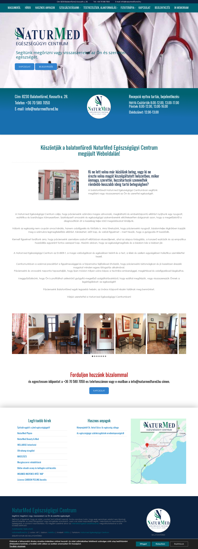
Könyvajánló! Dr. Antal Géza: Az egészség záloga (98, 427)
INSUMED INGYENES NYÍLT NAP (30, 473)
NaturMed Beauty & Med (28, 439)
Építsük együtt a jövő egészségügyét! (33, 427)
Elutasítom (160, 544)
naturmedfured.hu (20, 532)
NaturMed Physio (24, 433)
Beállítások (179, 544)
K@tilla (67, 532)
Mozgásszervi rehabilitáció (29, 462)
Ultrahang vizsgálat (26, 450)
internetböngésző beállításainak (85, 523)
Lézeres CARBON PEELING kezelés (32, 479)
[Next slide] (184, 334)
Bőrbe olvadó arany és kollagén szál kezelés (36, 468)
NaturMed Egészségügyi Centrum (95, 532)
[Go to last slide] (13, 334)
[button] (56, 333)
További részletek (17, 546)
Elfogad (143, 544)
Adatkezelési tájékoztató (22, 529)
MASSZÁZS (22, 456)
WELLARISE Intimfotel (26, 444)
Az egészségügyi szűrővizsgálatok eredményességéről (100, 433)
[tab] (92, 356)
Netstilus (51, 532)
